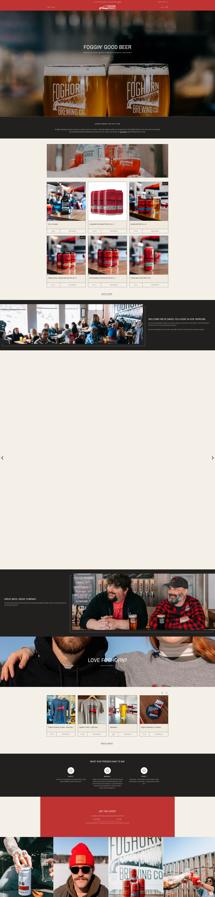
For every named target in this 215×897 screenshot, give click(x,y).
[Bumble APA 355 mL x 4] (148, 201)
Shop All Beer (106, 294)
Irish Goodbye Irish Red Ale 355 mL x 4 (102, 278)
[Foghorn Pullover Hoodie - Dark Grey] (61, 615)
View (73, 231)
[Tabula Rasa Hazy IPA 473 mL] (148, 255)
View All (106, 163)
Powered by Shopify (114, 891)
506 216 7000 (142, 853)
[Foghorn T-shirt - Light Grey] (92, 615)
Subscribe (119, 725)
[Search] (167, 2)
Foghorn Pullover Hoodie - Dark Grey (60, 633)
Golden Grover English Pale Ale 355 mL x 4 (62, 278)
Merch (97, 879)
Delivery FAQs (104, 879)
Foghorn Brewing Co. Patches (151, 633)
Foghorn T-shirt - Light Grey (88, 633)
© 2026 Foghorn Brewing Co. (102, 891)
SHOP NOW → (107, 58)
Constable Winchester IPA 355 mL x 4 (101, 224)
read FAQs (119, 2)
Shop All (113, 879)
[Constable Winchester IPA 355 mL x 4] (107, 201)
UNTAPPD (79, 861)
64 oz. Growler (53, 224)
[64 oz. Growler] (66, 201)
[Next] (212, 411)
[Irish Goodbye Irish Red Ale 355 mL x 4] (107, 255)
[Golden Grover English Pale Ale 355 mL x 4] (66, 255)
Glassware (113, 633)
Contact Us (120, 879)
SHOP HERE (123, 132)
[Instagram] (108, 858)
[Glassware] (123, 615)
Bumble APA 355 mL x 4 (138, 224)
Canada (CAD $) (161, 2)
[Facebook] (105, 858)
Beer (92, 879)
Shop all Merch (107, 649)
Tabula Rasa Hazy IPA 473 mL (141, 278)
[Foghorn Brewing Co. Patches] (154, 615)
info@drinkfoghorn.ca (142, 858)
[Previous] (2, 411)
